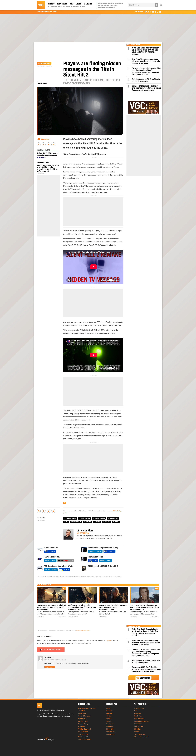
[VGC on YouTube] (155, 12)
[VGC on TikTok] (157, 12)
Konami (88, 521)
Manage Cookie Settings (86, 708)
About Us (81, 711)
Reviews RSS (110, 734)
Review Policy (83, 724)
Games (108, 721)
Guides (88, 4)
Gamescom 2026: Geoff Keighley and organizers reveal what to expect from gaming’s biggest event (146, 88)
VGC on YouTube (84, 739)
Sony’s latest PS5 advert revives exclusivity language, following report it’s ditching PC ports (82, 607)
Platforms (109, 726)
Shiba (97, 164)
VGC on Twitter (83, 737)
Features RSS (110, 732)
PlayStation (52, 6)
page (109, 640)
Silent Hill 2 (95, 154)
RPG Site (137, 729)
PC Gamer (77, 164)
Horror (98, 521)
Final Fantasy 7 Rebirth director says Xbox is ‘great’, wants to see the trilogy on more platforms (144, 607)
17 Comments (155, 616)
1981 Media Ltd (44, 710)
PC (66, 521)
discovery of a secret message (99, 425)
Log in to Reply (49, 667)
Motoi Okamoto (85, 518)
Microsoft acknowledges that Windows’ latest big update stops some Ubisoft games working (51, 607)
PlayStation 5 (114, 518)
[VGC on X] (150, 12)
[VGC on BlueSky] (153, 12)
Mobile (82, 6)
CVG (136, 711)
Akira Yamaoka (100, 518)
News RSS (109, 729)
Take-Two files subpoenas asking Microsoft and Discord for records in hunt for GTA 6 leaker (146, 61)
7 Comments (62, 616)
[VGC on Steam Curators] (160, 12)
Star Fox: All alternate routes (107, 5)
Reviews (62, 4)
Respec (136, 732)
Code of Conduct (84, 716)
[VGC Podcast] (148, 12)
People (108, 718)
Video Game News (44, 63)
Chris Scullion (42, 83)
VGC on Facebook (84, 729)
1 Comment (45, 139)
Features (75, 4)
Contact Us (82, 718)
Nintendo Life (139, 718)
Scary (117, 521)
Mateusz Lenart (76, 480)
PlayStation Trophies (141, 721)
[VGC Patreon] (146, 12)
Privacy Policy (83, 721)
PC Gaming (75, 6)
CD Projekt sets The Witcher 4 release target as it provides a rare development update (113, 607)
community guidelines (83, 631)
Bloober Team (107, 480)
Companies (110, 724)
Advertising (82, 713)
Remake (107, 521)
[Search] (156, 5)
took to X (86, 480)
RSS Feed (81, 726)
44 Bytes (50, 739)
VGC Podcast (83, 734)
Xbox (60, 6)
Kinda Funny (138, 716)
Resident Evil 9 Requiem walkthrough (110, 3)
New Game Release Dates (106, 7)
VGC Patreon (83, 732)
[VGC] (41, 5)
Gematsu (137, 713)
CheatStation (139, 708)
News (51, 4)
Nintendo (66, 6)
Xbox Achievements (141, 737)
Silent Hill (75, 420)
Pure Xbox (138, 724)
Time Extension (139, 734)
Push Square (138, 726)
